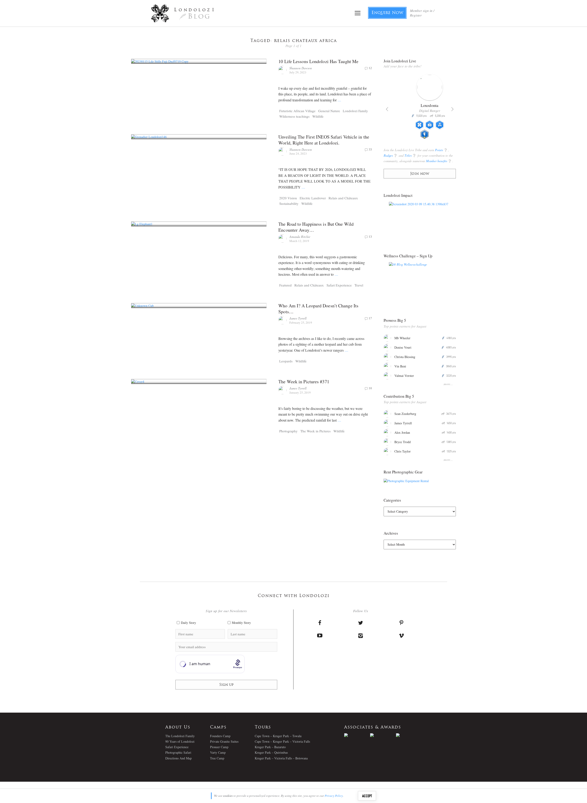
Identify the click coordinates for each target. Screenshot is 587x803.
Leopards (286, 361)
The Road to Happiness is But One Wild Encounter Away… (316, 227)
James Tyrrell (298, 318)
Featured (285, 285)
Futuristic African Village (297, 110)
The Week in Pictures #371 (303, 381)
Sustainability (289, 203)
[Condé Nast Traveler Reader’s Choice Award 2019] (357, 735)
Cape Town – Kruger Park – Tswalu (278, 736)
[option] (420, 108)
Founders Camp (220, 736)
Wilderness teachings (294, 116)
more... (448, 384)
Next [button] (452, 109)
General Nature (329, 110)
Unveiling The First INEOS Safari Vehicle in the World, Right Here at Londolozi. (323, 140)
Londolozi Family (355, 110)
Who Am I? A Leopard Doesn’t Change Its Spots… (318, 309)
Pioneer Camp (219, 747)
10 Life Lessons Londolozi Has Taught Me (318, 61)
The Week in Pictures (315, 431)
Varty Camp (218, 752)
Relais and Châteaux (343, 198)
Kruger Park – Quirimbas (271, 752)
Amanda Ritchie (299, 236)
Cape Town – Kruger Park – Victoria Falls (282, 741)
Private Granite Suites (224, 741)
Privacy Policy (334, 796)
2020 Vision (288, 198)
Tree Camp (217, 758)
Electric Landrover (313, 198)
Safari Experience (339, 285)
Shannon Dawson (300, 68)
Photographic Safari (178, 752)
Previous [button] (387, 109)
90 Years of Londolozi (179, 741)
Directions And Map (178, 758)
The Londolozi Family (180, 736)
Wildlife (318, 116)
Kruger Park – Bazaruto (270, 747)
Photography (288, 431)
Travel (358, 285)
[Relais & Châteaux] (409, 735)
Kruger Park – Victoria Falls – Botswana (281, 758)
